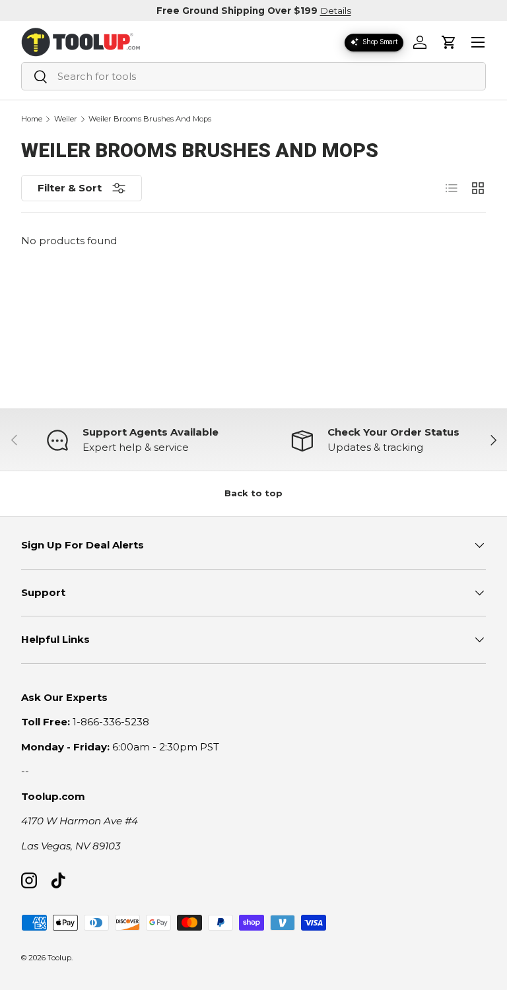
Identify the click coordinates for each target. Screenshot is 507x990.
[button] (448, 42)
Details (335, 10)
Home (31, 119)
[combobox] (253, 76)
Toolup (59, 957)
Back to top (253, 493)
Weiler (65, 119)
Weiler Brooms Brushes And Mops (149, 119)
